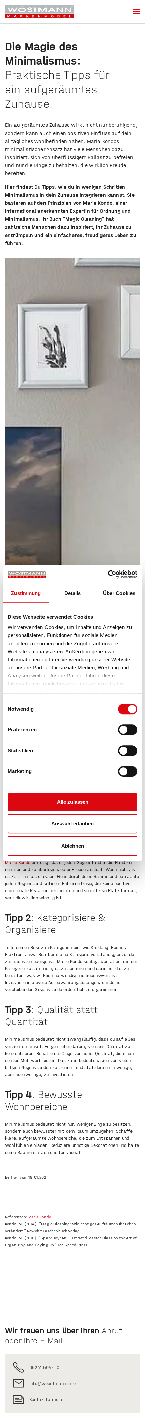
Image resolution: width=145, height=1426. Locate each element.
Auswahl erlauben (72, 823)
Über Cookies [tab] (119, 593)
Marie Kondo (17, 862)
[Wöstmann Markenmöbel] (39, 11)
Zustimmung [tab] (26, 593)
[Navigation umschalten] (136, 11)
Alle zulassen (72, 802)
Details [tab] (72, 593)
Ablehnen (72, 846)
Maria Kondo (40, 1217)
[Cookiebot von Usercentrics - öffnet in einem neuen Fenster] (107, 574)
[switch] (127, 729)
